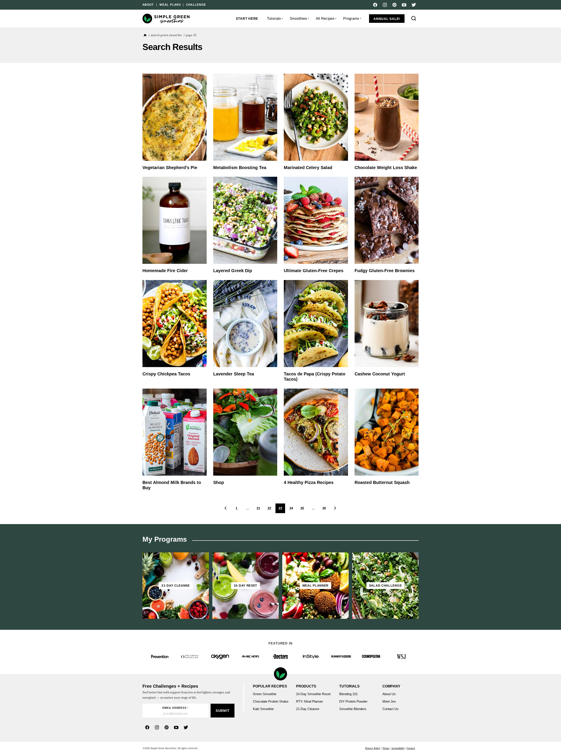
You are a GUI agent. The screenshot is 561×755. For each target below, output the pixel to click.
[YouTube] (404, 5)
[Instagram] (385, 5)
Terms (385, 748)
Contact (411, 748)
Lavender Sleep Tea (233, 373)
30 (325, 509)
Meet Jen (389, 701)
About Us (389, 694)
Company (391, 686)
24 (292, 509)
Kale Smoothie (264, 709)
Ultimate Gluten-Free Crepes (313, 270)
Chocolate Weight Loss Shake (386, 167)
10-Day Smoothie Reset (313, 694)
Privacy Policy (372, 748)
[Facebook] (375, 5)
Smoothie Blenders (352, 709)
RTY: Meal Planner (309, 701)
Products (306, 686)
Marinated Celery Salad (308, 167)
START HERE (247, 18)
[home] (144, 35)
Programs (351, 18)
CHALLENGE (196, 4)
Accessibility (398, 748)
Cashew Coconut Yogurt (380, 373)
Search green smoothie (166, 35)
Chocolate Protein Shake (270, 701)
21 (259, 509)
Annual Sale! (386, 19)
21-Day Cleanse (307, 709)
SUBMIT (222, 710)
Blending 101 (348, 694)
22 (270, 509)
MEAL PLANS (170, 4)
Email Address (175, 707)
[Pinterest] (394, 5)
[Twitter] (414, 5)
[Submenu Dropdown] (282, 18)
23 (281, 509)
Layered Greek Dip (232, 270)
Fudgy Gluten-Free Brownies (385, 270)
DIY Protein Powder (353, 701)
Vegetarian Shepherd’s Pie (169, 167)
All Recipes (325, 18)
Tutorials (274, 18)
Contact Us (390, 709)
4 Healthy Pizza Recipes (309, 482)
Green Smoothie (264, 694)
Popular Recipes (270, 686)
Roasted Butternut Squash (383, 482)
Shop (218, 482)
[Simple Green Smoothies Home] (166, 18)
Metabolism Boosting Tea (239, 167)
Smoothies (298, 18)
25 (303, 509)
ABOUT (148, 4)
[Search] (414, 18)
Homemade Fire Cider (165, 270)
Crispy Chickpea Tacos (166, 373)
